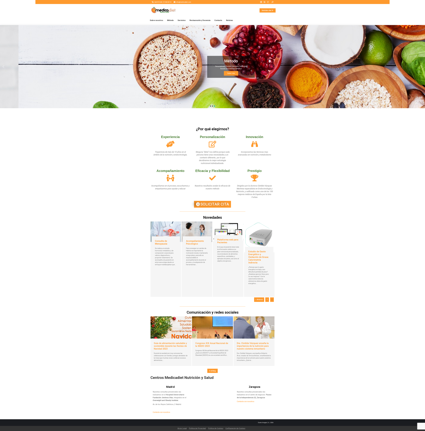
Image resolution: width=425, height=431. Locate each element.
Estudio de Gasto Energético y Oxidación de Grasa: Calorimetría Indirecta (258, 257)
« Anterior (259, 300)
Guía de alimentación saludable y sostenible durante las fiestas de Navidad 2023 (170, 346)
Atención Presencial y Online (213, 60)
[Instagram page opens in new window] (261, 2)
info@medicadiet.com (183, 2)
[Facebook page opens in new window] (268, 2)
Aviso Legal (182, 428)
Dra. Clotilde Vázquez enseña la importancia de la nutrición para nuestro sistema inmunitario (253, 346)
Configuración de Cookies (235, 428)
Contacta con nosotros (161, 412)
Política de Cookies (215, 428)
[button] (212, 66)
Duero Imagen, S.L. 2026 (265, 422)
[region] (212, 66)
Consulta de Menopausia (161, 242)
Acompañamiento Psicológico (195, 242)
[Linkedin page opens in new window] (264, 2)
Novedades (212, 217)
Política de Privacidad (197, 428)
